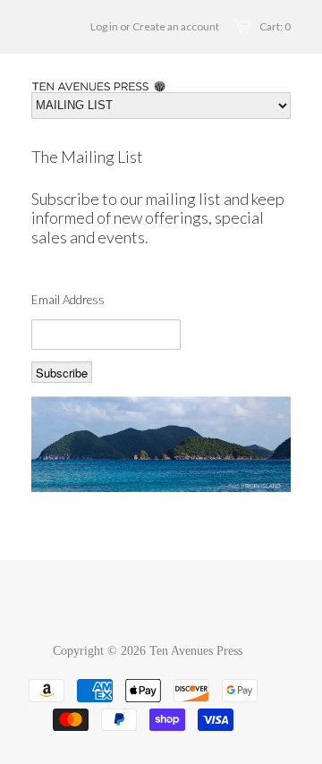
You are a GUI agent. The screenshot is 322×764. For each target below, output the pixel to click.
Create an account (175, 26)
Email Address (68, 300)
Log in (104, 26)
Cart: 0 (275, 26)
